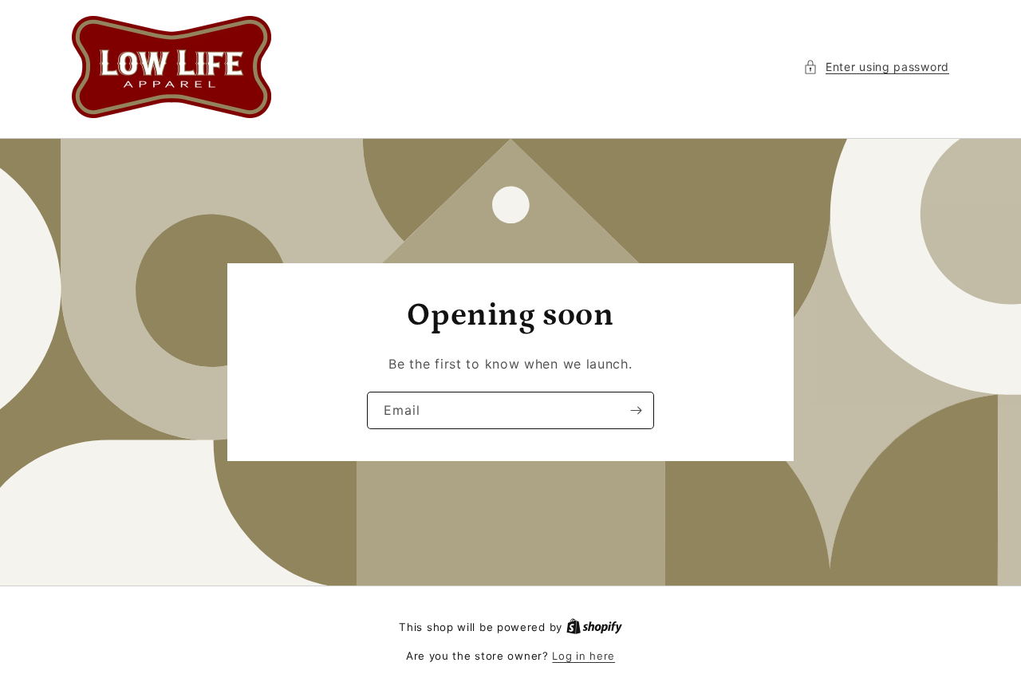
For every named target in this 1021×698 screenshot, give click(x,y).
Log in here (583, 655)
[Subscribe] (635, 410)
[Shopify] (594, 627)
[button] (876, 67)
